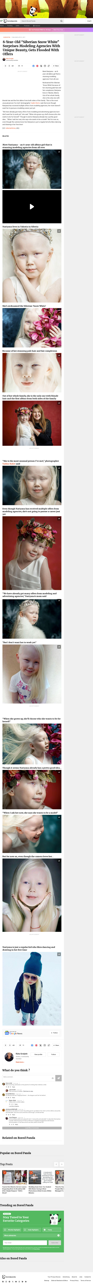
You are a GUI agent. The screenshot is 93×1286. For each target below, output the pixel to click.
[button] (56, 1164)
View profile (38, 1054)
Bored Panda (9, 1277)
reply (13, 1087)
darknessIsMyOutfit (11, 1109)
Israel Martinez (10, 1094)
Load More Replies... (14, 1106)
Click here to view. (28, 1091)
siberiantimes (11, 128)
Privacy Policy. (37, 1248)
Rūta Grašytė (9, 58)
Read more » (20, 1062)
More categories (10, 1235)
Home (2, 25)
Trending (10, 25)
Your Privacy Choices (54, 1277)
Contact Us (87, 1277)
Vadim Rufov (35, 103)
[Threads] (19, 1281)
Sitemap (46, 1280)
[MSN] (22, 1281)
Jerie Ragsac (13, 1117)
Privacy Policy (74, 1280)
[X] (12, 1281)
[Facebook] (3, 1281)
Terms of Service (86, 1280)
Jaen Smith (12, 1089)
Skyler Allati (12, 1100)
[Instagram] (6, 1281)
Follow (53, 1054)
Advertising (66, 1277)
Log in (89, 21)
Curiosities (6, 37)
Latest (17, 25)
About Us (74, 1277)
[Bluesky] (16, 1281)
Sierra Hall (9, 1083)
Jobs (80, 1277)
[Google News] (26, 1281)
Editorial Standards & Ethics (59, 1280)
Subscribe (54, 1243)
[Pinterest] (9, 1281)
